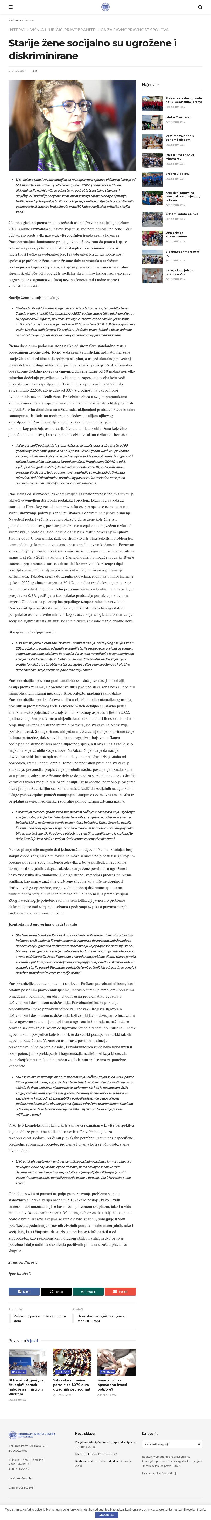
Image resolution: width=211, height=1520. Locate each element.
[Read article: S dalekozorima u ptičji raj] (152, 257)
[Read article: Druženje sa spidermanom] (152, 238)
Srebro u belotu (178, 173)
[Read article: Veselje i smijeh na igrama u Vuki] (152, 275)
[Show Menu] (11, 7)
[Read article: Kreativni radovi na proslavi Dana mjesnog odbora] (152, 198)
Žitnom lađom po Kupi (182, 213)
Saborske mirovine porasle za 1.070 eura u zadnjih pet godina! (71, 1385)
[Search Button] (200, 7)
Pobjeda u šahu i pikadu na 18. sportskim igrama (105, 1442)
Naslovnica (15, 20)
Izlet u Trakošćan (178, 117)
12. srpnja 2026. (176, 107)
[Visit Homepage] (105, 7)
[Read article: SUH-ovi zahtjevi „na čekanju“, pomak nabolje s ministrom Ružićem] (28, 1362)
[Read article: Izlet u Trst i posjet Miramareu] (152, 160)
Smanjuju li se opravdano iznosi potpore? (112, 1385)
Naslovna (29, 20)
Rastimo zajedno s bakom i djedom (97, 1461)
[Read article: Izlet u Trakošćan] (152, 122)
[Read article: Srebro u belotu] (152, 179)
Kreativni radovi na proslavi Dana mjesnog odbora (183, 196)
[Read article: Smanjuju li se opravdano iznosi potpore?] (116, 1362)
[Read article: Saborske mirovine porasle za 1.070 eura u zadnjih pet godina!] (72, 1362)
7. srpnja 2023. (18, 71)
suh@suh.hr (24, 1478)
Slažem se (106, 1514)
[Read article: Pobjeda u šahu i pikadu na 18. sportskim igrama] (152, 103)
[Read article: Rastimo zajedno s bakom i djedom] (152, 141)
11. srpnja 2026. (19, 1399)
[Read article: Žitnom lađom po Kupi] (152, 219)
